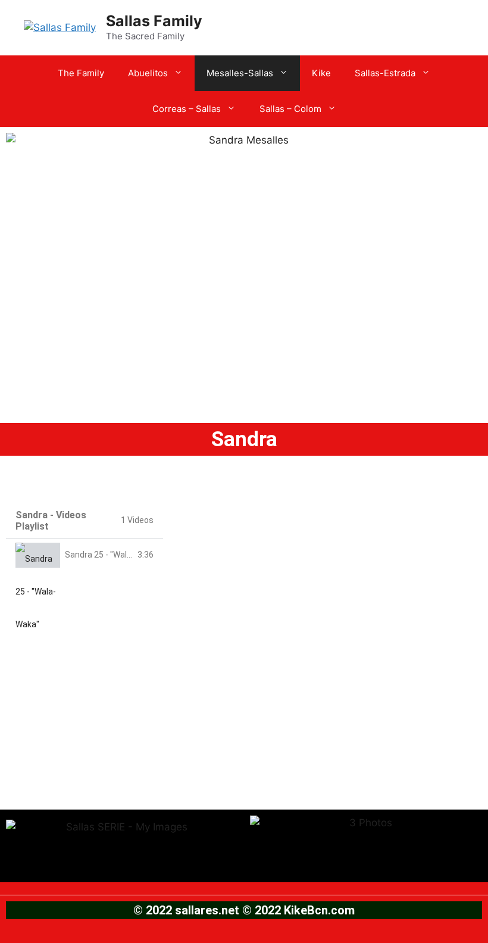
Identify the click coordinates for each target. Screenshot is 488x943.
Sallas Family (154, 21)
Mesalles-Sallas (240, 73)
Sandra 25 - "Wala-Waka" (111, 554)
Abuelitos (148, 73)
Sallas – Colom (290, 108)
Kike (321, 73)
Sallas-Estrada (385, 73)
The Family (81, 73)
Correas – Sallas (186, 108)
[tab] (84, 555)
